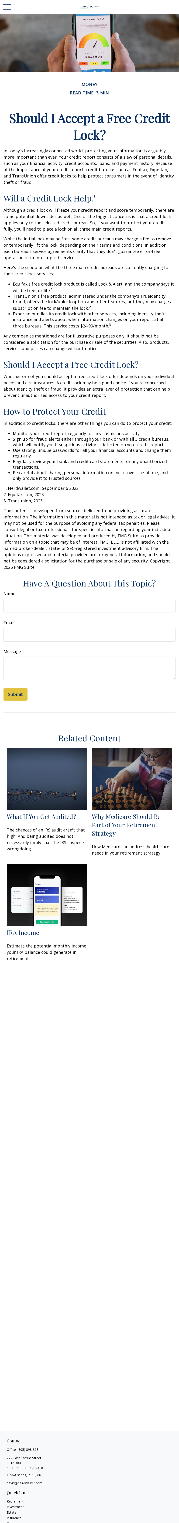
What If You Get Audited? (41, 816)
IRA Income (23, 932)
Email (8, 622)
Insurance (14, 1518)
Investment (15, 1507)
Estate (11, 1512)
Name (9, 593)
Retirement (15, 1501)
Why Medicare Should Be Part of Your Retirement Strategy (126, 824)
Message (12, 651)
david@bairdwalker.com (24, 1483)
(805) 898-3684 (28, 1449)
